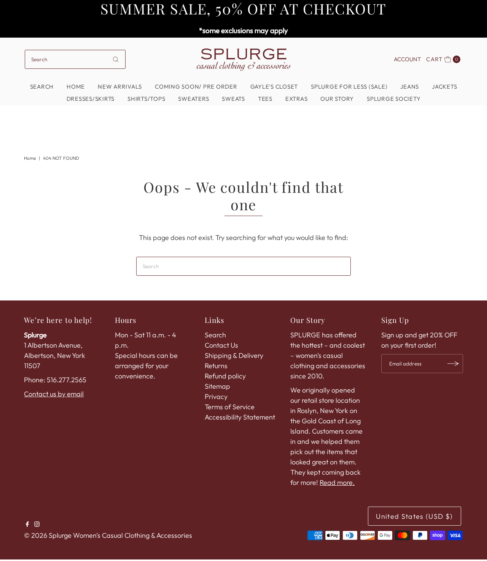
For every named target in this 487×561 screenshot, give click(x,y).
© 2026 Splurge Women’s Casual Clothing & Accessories (108, 535)
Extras (296, 98)
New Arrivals (120, 86)
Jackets (444, 86)
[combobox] (75, 59)
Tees (265, 98)
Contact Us (221, 345)
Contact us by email (54, 393)
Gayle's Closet (274, 86)
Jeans (409, 86)
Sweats (233, 98)
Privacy (216, 396)
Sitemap (217, 386)
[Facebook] (27, 524)
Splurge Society (393, 98)
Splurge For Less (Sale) (349, 86)
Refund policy (225, 376)
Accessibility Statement (240, 417)
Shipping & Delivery (234, 355)
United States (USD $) (414, 516)
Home (76, 86)
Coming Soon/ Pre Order (196, 86)
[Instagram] (37, 524)
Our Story (337, 98)
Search (42, 86)
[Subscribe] (453, 363)
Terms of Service (230, 406)
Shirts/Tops (146, 98)
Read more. (337, 482)
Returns (216, 365)
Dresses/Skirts (91, 98)
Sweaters (193, 98)
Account (407, 59)
